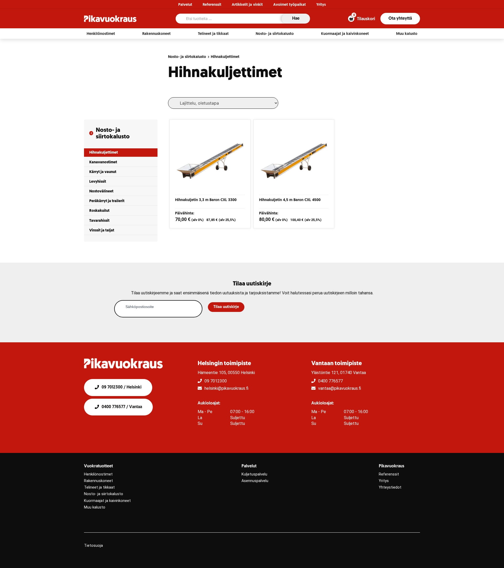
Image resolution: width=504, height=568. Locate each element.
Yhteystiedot (390, 487)
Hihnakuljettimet (225, 57)
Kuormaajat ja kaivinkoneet (107, 501)
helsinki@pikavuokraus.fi (226, 388)
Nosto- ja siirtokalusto (187, 57)
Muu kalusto (94, 507)
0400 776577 (330, 380)
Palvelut (185, 5)
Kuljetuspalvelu (254, 474)
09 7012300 (215, 380)
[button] (101, 34)
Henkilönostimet (98, 474)
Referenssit (212, 5)
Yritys (321, 5)
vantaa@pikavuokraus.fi (339, 388)
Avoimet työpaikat (289, 5)
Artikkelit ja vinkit (247, 5)
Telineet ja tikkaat (99, 487)
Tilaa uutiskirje (226, 307)
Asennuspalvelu (255, 481)
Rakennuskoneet (98, 481)
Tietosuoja (93, 545)
